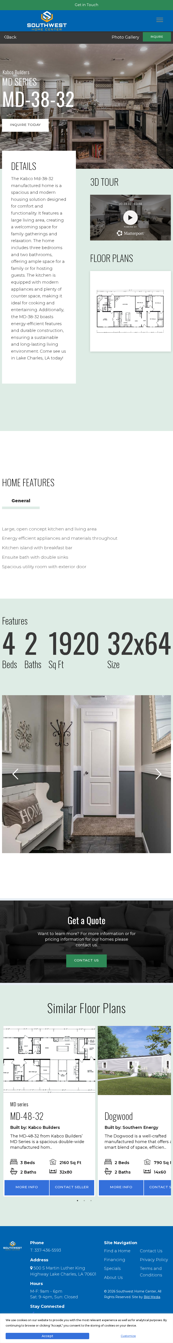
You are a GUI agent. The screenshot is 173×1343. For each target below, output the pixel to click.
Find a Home (117, 1250)
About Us (113, 1277)
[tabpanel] (49, 1111)
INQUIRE (157, 36)
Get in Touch (86, 5)
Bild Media (152, 1297)
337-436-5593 (47, 1250)
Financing (114, 1259)
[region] (86, 1328)
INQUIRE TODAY (25, 125)
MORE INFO (27, 1187)
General (20, 500)
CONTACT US (86, 960)
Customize (128, 1336)
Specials (112, 1268)
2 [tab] (85, 1201)
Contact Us (151, 1250)
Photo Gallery (125, 37)
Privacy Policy (154, 1259)
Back (10, 37)
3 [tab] (92, 1201)
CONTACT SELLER (72, 1187)
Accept (47, 1336)
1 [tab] (78, 1201)
